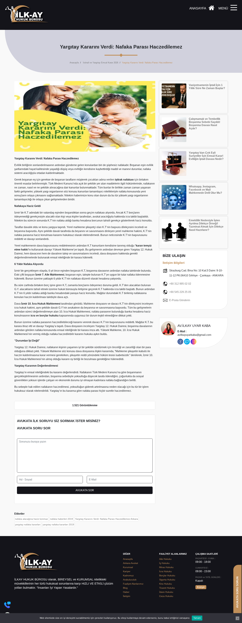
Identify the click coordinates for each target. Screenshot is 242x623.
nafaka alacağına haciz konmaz (31, 519)
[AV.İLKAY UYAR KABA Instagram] (193, 341)
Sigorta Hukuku (167, 579)
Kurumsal (128, 567)
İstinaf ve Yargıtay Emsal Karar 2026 (100, 62)
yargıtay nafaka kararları (27, 524)
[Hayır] (238, 618)
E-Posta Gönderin (179, 300)
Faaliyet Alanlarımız (133, 583)
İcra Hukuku (165, 571)
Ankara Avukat (130, 563)
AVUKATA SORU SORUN (237, 592)
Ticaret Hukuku (167, 588)
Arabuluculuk (129, 579)
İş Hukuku (164, 563)
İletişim (126, 596)
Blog (125, 588)
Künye (201, 587)
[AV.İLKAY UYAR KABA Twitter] (187, 341)
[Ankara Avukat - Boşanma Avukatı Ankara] (28, 15)
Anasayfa (74, 62)
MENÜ (223, 8)
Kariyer (126, 571)
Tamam (197, 618)
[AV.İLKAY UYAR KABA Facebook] (180, 341)
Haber (126, 592)
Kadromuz (128, 575)
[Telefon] (7, 605)
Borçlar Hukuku (167, 575)
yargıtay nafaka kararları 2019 (58, 524)
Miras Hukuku (166, 567)
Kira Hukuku (165, 583)
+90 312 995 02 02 (180, 283)
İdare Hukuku (166, 592)
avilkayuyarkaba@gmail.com (194, 333)
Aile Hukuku (165, 559)
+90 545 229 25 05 (180, 292)
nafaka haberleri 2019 (61, 519)
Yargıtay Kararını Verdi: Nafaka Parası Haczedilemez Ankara (106, 519)
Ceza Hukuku (166, 596)
